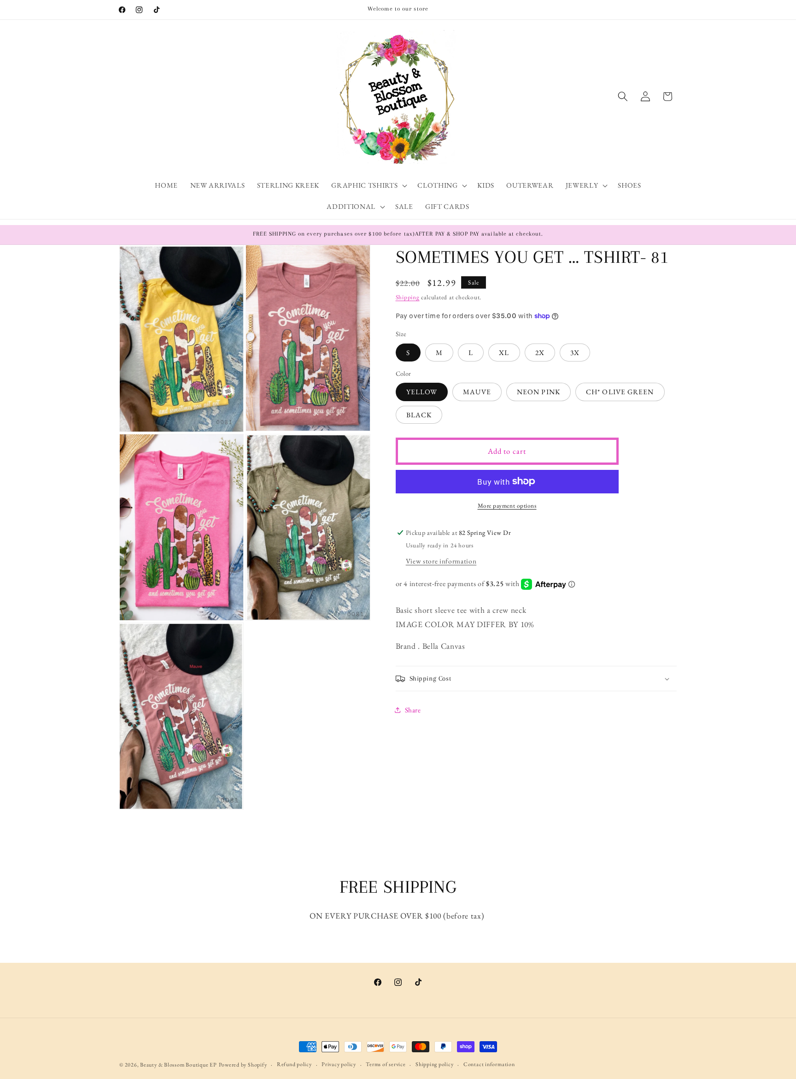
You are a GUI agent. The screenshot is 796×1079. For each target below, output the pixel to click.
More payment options (507, 506)
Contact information (489, 1064)
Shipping (408, 297)
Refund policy (294, 1064)
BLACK (419, 415)
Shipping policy (435, 1064)
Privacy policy (339, 1064)
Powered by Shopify (243, 1064)
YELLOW (422, 392)
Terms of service (385, 1064)
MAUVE (477, 392)
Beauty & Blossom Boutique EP (178, 1064)
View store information (441, 561)
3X (574, 352)
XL (504, 352)
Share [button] (413, 710)
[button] (368, 185)
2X (539, 352)
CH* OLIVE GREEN (620, 392)
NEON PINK (538, 392)
